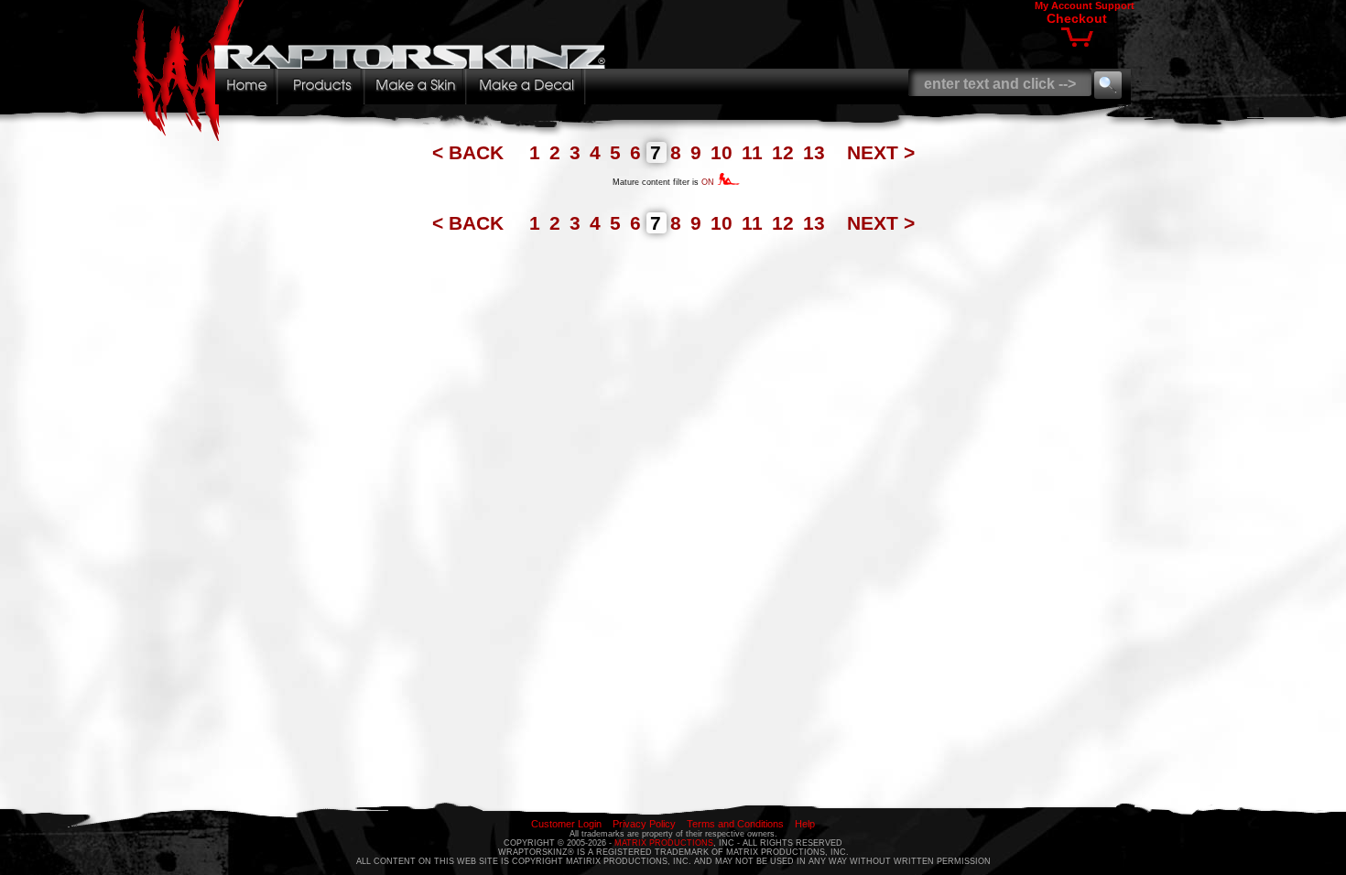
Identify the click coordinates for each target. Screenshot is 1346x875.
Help (805, 823)
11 (755, 152)
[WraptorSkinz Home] (373, 136)
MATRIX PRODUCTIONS (663, 843)
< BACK (470, 152)
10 (724, 152)
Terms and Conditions (735, 823)
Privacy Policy (644, 823)
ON (709, 182)
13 (816, 152)
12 (785, 152)
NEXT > (881, 152)
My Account (1063, 5)
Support (1114, 5)
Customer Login (566, 823)
